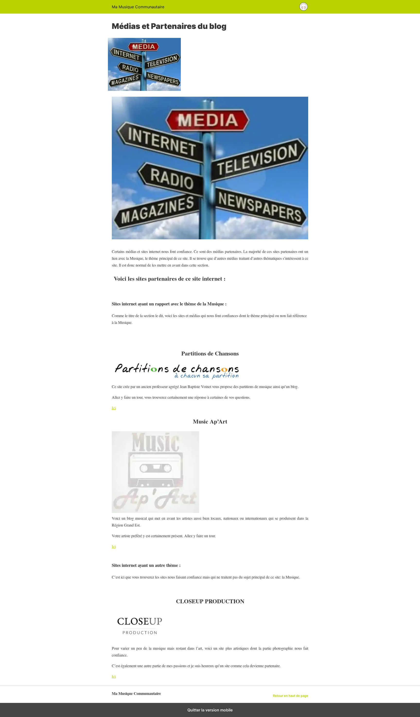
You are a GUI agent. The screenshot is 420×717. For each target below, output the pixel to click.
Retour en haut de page (290, 696)
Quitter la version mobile (210, 710)
